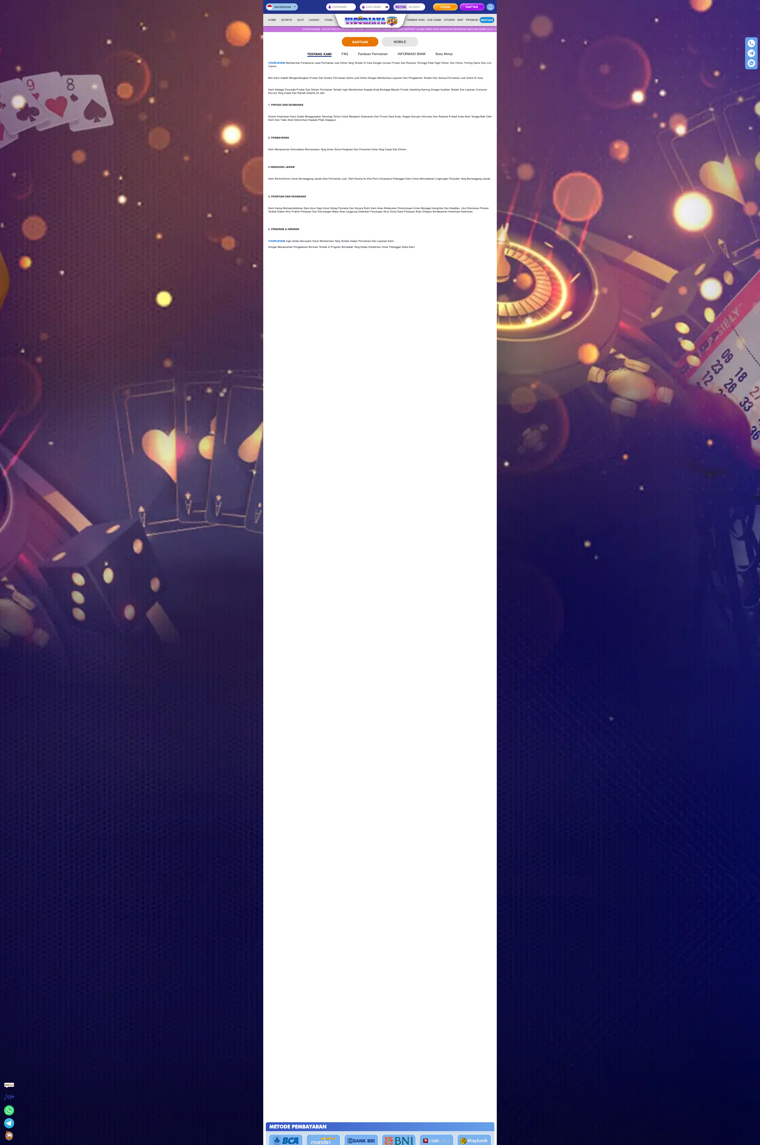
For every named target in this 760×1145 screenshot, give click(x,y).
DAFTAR (472, 7)
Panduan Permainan (373, 53)
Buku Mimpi (444, 53)
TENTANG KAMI (319, 53)
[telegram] (751, 53)
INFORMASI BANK (412, 53)
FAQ (345, 53)
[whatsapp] (751, 63)
